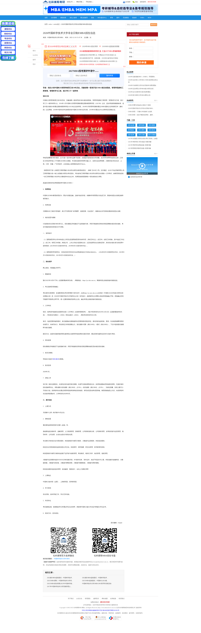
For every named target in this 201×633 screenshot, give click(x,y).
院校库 (134, 17)
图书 (118, 17)
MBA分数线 (152, 135)
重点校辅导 (84, 17)
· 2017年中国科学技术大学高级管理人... (59, 586)
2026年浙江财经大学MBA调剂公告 (139, 95)
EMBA (142, 17)
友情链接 (113, 598)
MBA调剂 (141, 130)
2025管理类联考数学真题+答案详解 (139, 148)
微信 (136, 2)
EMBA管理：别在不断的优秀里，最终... (141, 115)
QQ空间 (35, 55)
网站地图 (105, 598)
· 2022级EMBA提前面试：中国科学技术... (59, 577)
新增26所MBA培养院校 (86, 64)
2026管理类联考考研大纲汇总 (89, 61)
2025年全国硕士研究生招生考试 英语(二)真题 (142, 138)
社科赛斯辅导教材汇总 (102, 64)
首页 (46, 17)
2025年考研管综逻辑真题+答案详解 (139, 145)
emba (50, 24)
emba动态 (56, 24)
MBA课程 (152, 125)
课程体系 (63, 17)
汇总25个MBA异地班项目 (111, 51)
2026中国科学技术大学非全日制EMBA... (141, 108)
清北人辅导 (73, 17)
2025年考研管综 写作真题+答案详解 (139, 142)
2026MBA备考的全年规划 (110, 58)
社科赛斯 (127, 2)
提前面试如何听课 (135, 177)
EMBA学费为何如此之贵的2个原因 (139, 105)
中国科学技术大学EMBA (62, 558)
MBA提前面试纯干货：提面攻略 (90, 58)
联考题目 (131, 130)
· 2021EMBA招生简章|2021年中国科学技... (59, 583)
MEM (149, 17)
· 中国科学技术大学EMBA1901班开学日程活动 (96, 583)
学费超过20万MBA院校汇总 (107, 55)
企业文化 (79, 598)
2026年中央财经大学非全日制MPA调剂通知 (142, 85)
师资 (111, 17)
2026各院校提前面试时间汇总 (90, 51)
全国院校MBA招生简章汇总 (108, 61)
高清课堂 (126, 17)
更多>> (156, 100)
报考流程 (141, 125)
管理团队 (88, 598)
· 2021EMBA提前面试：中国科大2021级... (94, 580)
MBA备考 (131, 135)
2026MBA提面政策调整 (110, 46)
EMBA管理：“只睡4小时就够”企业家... (140, 111)
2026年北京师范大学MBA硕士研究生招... (141, 88)
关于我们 (71, 598)
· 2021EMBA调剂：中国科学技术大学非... (59, 580)
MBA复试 (56, 359)
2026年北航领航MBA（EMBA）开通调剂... (142, 76)
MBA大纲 (141, 135)
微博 (34, 60)
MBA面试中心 (102, 17)
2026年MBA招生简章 (90, 46)
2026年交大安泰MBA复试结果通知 (139, 92)
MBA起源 (131, 125)
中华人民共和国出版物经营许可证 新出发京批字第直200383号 (100, 610)
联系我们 (122, 598)
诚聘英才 (96, 598)
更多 (34, 64)
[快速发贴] (29, 45)
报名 (92, 17)
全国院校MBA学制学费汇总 (88, 55)
